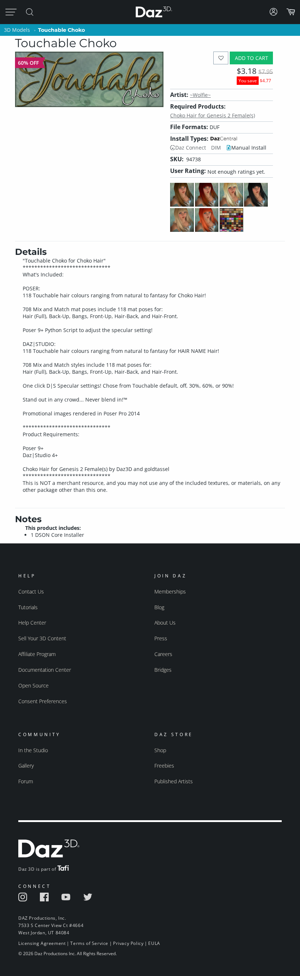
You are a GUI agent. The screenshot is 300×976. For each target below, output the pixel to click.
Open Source (33, 685)
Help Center (32, 622)
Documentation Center (44, 669)
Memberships (170, 591)
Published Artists (173, 781)
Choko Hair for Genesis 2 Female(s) (212, 115)
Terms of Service (89, 943)
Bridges (163, 669)
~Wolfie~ (200, 94)
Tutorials (28, 607)
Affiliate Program (37, 654)
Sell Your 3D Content (42, 638)
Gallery (26, 765)
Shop (160, 750)
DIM (216, 147)
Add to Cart (251, 57)
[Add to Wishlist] (220, 58)
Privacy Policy (128, 943)
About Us (165, 622)
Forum (25, 781)
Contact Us (31, 591)
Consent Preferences (42, 701)
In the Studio (33, 750)
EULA (154, 943)
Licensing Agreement (41, 943)
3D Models (17, 29)
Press (160, 638)
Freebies (164, 765)
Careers (163, 654)
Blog (159, 607)
